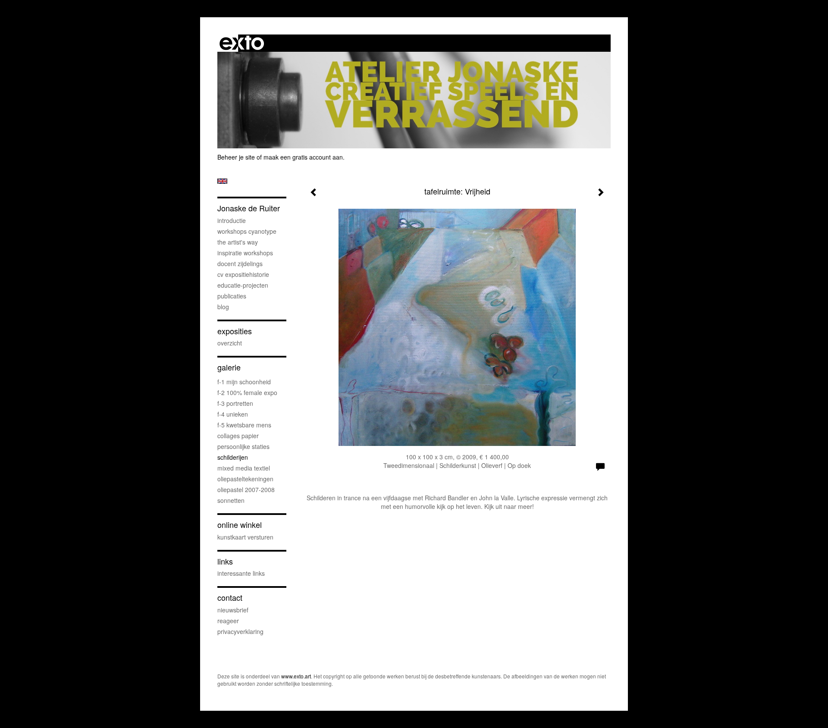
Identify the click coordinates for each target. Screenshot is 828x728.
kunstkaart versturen (245, 537)
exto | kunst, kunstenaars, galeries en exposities (241, 43)
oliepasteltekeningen (245, 478)
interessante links (241, 573)
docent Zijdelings (240, 263)
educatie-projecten (242, 285)
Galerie (229, 367)
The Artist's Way (237, 242)
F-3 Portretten (235, 403)
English (222, 181)
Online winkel (239, 524)
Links (225, 561)
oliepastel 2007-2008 (246, 489)
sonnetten (231, 500)
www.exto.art (296, 676)
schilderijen (232, 457)
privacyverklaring (240, 631)
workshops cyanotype (246, 231)
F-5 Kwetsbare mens (244, 424)
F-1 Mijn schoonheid (244, 381)
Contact (229, 597)
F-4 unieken (232, 414)
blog (223, 306)
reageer (228, 620)
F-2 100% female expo (247, 392)
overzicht (229, 343)
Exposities (234, 331)
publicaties (231, 296)
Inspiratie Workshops (245, 252)
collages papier (238, 435)
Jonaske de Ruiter (248, 208)
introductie (231, 220)
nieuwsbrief (232, 610)
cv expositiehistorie (243, 274)
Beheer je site (236, 157)
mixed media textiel (243, 468)
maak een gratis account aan (303, 157)
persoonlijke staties (243, 446)
